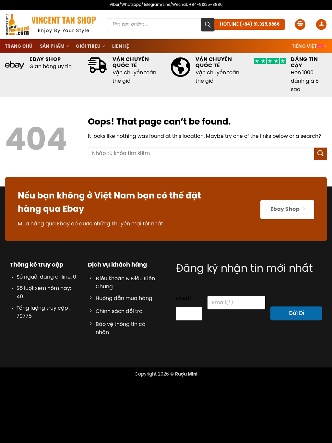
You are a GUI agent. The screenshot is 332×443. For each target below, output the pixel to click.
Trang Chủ (19, 46)
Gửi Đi (296, 313)
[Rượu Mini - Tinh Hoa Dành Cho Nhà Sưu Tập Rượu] (51, 24)
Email (183, 299)
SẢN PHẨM (52, 46)
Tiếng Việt (304, 46)
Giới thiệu (88, 46)
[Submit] (320, 154)
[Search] (208, 24)
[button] (300, 24)
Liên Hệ (120, 46)
